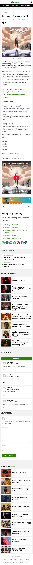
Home (5, 559)
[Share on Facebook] (7, 242)
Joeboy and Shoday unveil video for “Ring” (21, 325)
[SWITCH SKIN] (31, 2)
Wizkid (16, 559)
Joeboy (20, 62)
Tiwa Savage (14, 561)
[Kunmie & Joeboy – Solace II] (6, 297)
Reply (4, 369)
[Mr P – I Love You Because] (6, 541)
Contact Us (8, 562)
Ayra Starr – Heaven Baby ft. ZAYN (20, 515)
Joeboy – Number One (13, 238)
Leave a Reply (16, 358)
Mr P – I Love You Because (19, 541)
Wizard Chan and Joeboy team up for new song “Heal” (20, 343)
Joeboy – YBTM (18, 280)
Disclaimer (15, 562)
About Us (29, 561)
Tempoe (14, 67)
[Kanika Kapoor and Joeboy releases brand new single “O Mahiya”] (6, 316)
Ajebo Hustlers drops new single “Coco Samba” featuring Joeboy (20, 307)
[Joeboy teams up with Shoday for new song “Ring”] (6, 334)
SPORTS (27, 5)
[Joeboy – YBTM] (6, 280)
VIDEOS (17, 5)
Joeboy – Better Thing (12, 225)
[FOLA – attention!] (6, 473)
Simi (8, 561)
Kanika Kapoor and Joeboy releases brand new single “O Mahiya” (21, 317)
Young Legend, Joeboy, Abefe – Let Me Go (21, 289)
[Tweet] (14, 242)
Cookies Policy (24, 562)
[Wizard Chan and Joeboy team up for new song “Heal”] (6, 343)
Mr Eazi (3, 561)
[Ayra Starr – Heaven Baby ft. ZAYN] (6, 515)
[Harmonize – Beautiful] (6, 507)
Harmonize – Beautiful (21, 507)
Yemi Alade (22, 561)
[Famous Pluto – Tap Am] (6, 490)
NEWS (7, 5)
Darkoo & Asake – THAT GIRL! (19, 549)
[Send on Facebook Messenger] (10, 242)
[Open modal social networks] (25, 242)
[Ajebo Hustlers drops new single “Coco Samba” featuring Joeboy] (6, 306)
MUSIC (12, 5)
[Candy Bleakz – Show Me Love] (6, 481)
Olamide (22, 559)
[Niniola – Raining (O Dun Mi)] (6, 498)
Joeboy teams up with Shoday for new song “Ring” (21, 334)
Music (13, 466)
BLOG (22, 5)
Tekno (27, 559)
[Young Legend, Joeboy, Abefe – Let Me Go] (6, 289)
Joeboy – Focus (10, 235)
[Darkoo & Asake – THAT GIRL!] (6, 549)
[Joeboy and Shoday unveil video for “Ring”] (6, 325)
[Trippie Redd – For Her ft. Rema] (6, 532)
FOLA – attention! (19, 473)
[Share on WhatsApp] (3, 242)
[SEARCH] (29, 2)
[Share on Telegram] (22, 242)
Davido (10, 559)
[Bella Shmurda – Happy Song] (6, 524)
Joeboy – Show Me (11, 227)
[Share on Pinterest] (18, 242)
